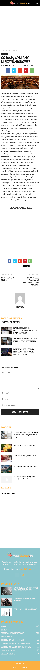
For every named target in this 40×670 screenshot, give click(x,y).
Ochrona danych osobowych (13, 640)
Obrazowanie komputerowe (12, 633)
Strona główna (5, 50)
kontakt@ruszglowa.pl (28, 569)
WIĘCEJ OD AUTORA (11, 322)
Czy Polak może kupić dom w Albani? (25, 466)
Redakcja (8, 65)
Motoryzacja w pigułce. (7, 279)
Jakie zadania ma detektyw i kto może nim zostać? (26, 589)
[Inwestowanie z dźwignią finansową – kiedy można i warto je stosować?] (6, 352)
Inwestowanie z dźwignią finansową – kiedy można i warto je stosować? (24, 351)
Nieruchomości (7, 637)
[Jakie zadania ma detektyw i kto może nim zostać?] (6, 591)
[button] (37, 3)
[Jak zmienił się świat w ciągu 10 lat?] (6, 448)
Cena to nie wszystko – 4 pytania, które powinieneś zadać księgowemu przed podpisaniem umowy (26, 435)
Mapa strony (20, 663)
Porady (4, 626)
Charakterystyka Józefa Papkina (24, 600)
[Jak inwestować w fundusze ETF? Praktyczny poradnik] (6, 341)
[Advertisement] (20, 27)
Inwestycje (4, 54)
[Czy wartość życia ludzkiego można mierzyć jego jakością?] (6, 479)
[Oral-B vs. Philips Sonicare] (6, 612)
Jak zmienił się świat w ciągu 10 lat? (25, 445)
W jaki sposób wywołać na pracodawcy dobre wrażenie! (31, 281)
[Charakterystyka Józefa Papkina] (6, 602)
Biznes (4, 630)
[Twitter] (23, 575)
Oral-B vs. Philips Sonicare (25, 609)
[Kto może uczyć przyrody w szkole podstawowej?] (6, 458)
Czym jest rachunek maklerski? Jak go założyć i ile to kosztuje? (25, 330)
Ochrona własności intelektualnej (16, 643)
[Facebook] (17, 575)
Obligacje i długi (8, 650)
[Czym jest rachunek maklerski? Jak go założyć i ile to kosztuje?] (6, 330)
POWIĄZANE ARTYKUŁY (11, 318)
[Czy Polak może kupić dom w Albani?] (6, 469)
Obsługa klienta (8, 654)
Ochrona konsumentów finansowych (16, 647)
